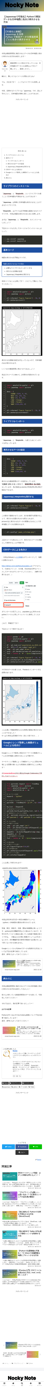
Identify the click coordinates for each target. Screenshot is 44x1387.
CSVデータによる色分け (14, 169)
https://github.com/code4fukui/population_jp (17, 566)
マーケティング (28, 1083)
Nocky (15, 1051)
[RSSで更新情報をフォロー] (20, 1076)
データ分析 (24, 1087)
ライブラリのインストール (15, 155)
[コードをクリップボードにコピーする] (39, 240)
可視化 (32, 1087)
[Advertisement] (22, 123)
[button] (22, 1152)
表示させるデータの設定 (16, 164)
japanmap (7, 1087)
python (15, 1087)
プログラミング (16, 1083)
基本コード (9, 158)
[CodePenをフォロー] (14, 1076)
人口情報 (19, 557)
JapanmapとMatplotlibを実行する (19, 166)
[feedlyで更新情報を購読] (17, 1076)
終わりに (9, 178)
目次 (19, 151)
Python (6, 1083)
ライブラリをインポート (16, 161)
